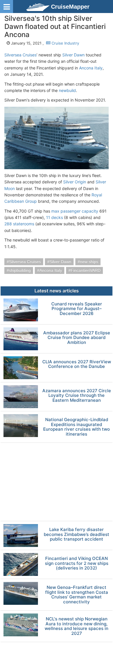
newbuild (67, 90)
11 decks (54, 217)
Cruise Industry (64, 43)
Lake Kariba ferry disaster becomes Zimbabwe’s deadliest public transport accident (76, 534)
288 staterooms (19, 223)
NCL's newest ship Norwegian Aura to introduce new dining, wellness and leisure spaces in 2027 (76, 626)
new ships (89, 261)
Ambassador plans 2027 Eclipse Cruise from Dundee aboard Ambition (76, 338)
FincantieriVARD (86, 270)
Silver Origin (74, 181)
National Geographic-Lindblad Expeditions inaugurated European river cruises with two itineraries (76, 426)
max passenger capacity (74, 211)
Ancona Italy (91, 67)
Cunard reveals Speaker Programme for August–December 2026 (76, 309)
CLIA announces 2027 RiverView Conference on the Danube (76, 364)
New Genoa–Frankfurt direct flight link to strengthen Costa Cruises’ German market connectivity (76, 594)
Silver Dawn (73, 54)
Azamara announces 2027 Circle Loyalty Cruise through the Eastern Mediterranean (76, 395)
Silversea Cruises (20, 54)
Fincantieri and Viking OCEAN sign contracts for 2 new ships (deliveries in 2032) (76, 563)
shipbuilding (20, 270)
